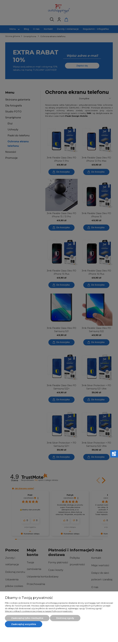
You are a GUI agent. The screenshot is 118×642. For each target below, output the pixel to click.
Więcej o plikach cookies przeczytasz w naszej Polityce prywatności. (39, 611)
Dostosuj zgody (65, 618)
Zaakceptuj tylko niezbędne (27, 618)
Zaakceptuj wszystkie (23, 624)
